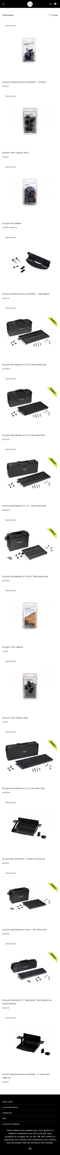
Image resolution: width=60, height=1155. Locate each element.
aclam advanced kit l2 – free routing (24, 505)
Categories (8, 15)
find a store (7, 1102)
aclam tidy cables (12, 647)
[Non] (56, 1140)
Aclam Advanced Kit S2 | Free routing (24, 364)
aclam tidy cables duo (15, 717)
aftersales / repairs (11, 1124)
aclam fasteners (12, 223)
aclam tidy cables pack (15, 152)
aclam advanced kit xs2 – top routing (24, 929)
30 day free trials (10, 1107)
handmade (7, 1113)
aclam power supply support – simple (24, 82)
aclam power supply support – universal (26, 294)
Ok (30, 1148)
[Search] (52, 4)
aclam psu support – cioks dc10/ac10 (23, 859)
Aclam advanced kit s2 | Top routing (23, 435)
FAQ (4, 1118)
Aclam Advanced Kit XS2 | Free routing (25, 576)
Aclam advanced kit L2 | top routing (23, 788)
